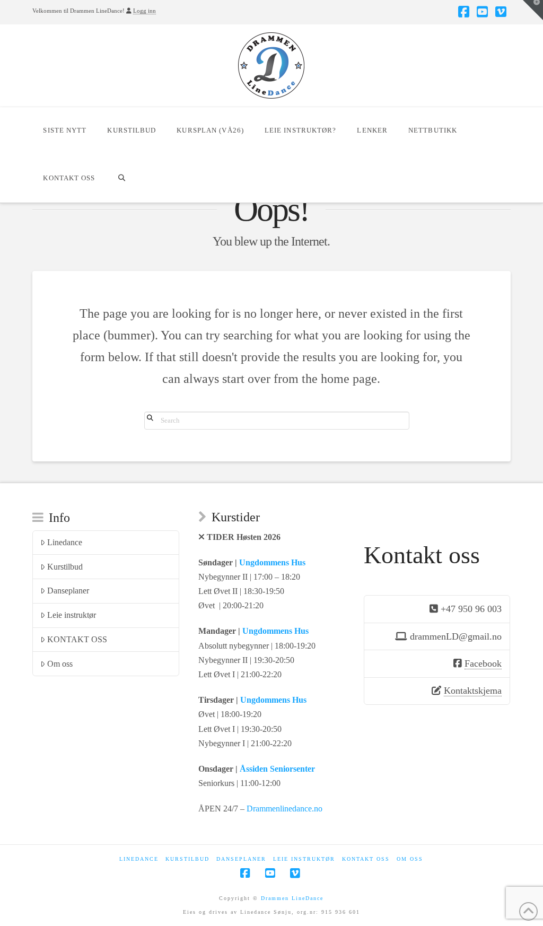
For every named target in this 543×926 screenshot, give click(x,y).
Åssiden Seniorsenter (277, 768)
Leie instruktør (71, 614)
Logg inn (144, 10)
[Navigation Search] (122, 179)
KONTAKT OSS (77, 639)
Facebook (483, 663)
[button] (533, 10)
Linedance (64, 542)
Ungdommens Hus (272, 562)
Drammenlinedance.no (284, 808)
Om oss (60, 663)
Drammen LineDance (292, 898)
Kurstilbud (65, 566)
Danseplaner (68, 590)
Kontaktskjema (473, 690)
